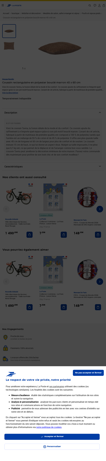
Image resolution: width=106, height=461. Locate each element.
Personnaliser (54, 447)
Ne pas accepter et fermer (88, 373)
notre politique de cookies (49, 427)
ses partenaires (56, 386)
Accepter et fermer (54, 436)
